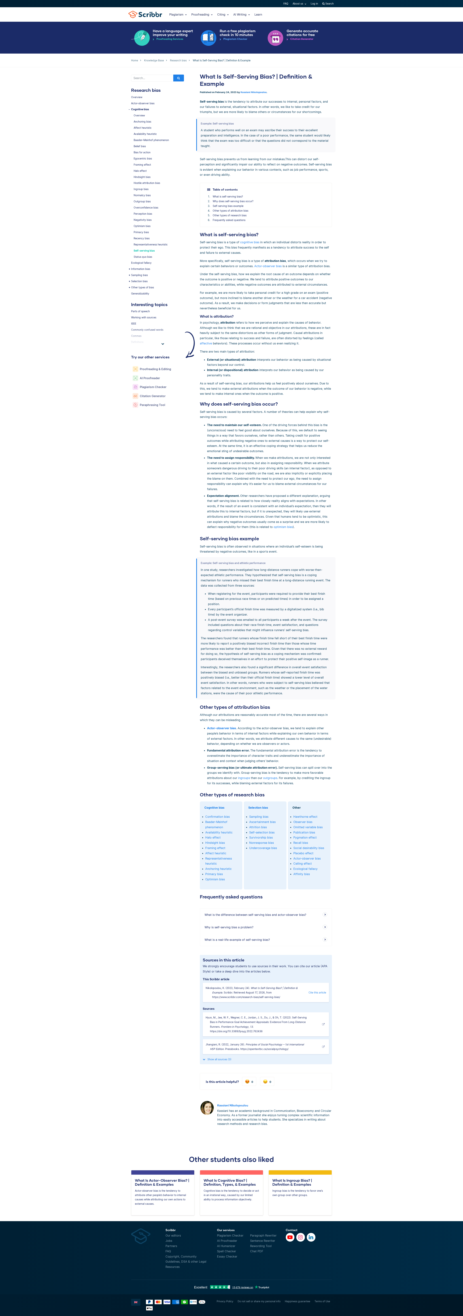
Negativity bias (143, 219)
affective (206, 343)
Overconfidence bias (146, 207)
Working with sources (143, 317)
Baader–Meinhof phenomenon (151, 140)
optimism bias (283, 527)
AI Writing (240, 14)
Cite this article (317, 992)
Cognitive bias (140, 109)
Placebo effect (303, 853)
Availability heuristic (145, 133)
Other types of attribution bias (230, 210)
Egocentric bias (143, 158)
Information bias (140, 268)
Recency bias (142, 238)
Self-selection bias (262, 832)
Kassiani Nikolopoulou (254, 92)
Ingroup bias (141, 189)
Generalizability (140, 293)
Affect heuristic (143, 127)
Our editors (173, 1235)
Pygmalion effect (305, 837)
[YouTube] (290, 1237)
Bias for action (142, 152)
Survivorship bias (261, 837)
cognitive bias (249, 242)
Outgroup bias (142, 201)
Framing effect (142, 164)
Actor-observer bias (142, 103)
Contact (292, 1230)
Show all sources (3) (219, 1059)
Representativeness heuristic (151, 244)
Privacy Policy (225, 1301)
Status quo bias (143, 256)
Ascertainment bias (262, 822)
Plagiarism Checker (230, 1235)
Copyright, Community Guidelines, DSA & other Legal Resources (185, 1262)
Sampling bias (139, 275)
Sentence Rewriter (262, 1241)
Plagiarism (176, 14)
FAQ (285, 3)
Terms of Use (322, 1301)
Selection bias (139, 281)
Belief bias (140, 146)
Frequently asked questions (229, 220)
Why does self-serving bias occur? (233, 201)
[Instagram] (300, 1237)
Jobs (168, 1241)
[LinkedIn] (311, 1237)
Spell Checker (226, 1251)
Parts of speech (140, 311)
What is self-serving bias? (228, 196)
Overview (136, 97)
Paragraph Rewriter (263, 1235)
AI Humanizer (226, 1246)
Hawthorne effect (305, 816)
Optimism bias (142, 226)
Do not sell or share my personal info (259, 1301)
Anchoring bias (142, 121)
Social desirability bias (308, 848)
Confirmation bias (217, 816)
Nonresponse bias (261, 843)
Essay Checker (227, 1256)
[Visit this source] (324, 1024)
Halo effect (140, 170)
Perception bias (143, 213)
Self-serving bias (144, 250)
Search (329, 3)
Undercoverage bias (263, 848)
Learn (258, 14)
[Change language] (136, 1302)
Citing (221, 14)
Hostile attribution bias (147, 182)
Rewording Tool (261, 1246)
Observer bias (302, 822)
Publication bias (304, 832)
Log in (314, 3)
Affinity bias (301, 874)
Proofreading (200, 14)
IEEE (133, 323)
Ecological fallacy (141, 262)
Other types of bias (142, 287)
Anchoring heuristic (218, 869)
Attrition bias (258, 827)
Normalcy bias (142, 195)
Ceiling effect (302, 863)
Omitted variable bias (308, 827)
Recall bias (300, 843)
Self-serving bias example (228, 205)
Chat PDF (256, 1251)
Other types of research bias (230, 215)
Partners (171, 1246)
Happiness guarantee (297, 1301)
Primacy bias (141, 232)
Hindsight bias (142, 176)
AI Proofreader (227, 1241)
